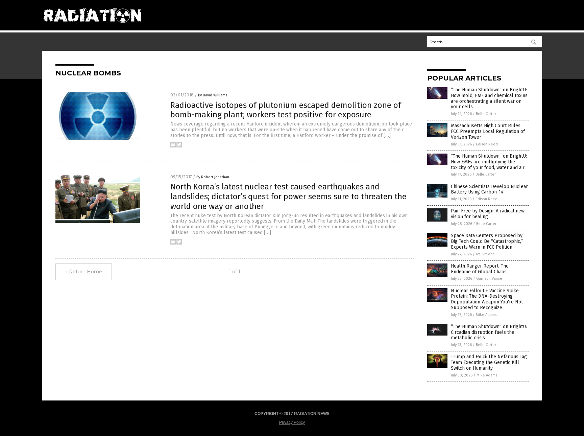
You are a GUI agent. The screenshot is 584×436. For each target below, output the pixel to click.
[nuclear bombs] (92, 25)
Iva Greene (485, 254)
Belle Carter (486, 114)
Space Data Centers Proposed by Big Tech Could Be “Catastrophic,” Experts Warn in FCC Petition (487, 241)
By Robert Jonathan (212, 177)
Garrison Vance (489, 278)
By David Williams (212, 95)
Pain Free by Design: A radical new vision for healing (488, 214)
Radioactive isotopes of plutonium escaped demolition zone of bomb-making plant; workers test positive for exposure (285, 110)
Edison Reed (487, 144)
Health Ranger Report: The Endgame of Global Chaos (480, 269)
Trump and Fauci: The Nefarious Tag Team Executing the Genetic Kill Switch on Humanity (489, 362)
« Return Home (83, 272)
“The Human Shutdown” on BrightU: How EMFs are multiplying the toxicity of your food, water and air (489, 161)
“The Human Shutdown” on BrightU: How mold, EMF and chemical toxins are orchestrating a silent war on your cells (489, 98)
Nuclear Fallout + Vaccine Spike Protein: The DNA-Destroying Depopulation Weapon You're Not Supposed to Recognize (487, 299)
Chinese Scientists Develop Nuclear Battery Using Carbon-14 (489, 189)
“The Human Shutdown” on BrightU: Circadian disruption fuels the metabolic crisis (489, 332)
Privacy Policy (292, 422)
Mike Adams (486, 315)
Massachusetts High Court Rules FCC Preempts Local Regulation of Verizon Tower (488, 131)
